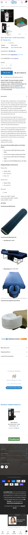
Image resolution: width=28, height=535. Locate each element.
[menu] (2, 2)
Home (2, 6)
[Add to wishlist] (15, 417)
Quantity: (3, 62)
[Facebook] (2, 466)
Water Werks (14, 45)
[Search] (6, 2)
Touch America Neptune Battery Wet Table (15, 154)
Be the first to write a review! (14, 387)
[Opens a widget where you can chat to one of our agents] (17, 521)
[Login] (22, 2)
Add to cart (6, 73)
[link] (20, 73)
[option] (7, 22)
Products (7, 6)
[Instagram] (6, 466)
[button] (2, 34)
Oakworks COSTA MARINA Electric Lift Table (15, 161)
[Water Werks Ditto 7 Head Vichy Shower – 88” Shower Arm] (14, 414)
